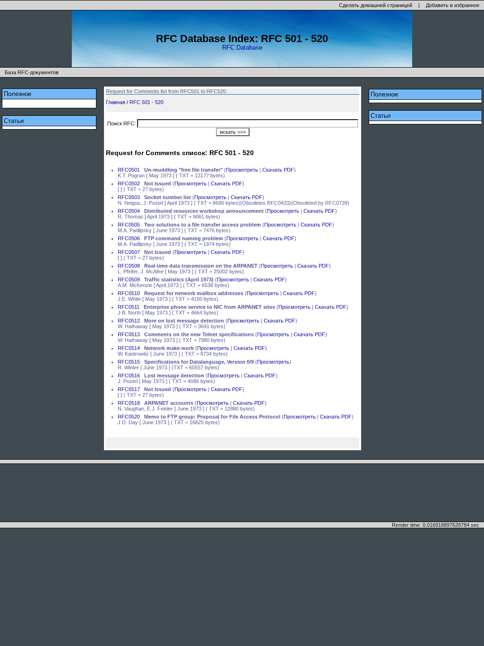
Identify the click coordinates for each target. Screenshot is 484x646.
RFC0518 (129, 403)
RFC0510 (129, 293)
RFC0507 (129, 252)
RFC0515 (129, 362)
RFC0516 (129, 375)
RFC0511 (128, 307)
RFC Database (242, 47)
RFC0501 (129, 170)
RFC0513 (129, 334)
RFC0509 (129, 279)
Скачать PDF (278, 170)
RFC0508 (129, 266)
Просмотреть (242, 170)
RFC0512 (129, 320)
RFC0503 (129, 197)
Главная (115, 102)
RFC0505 (129, 224)
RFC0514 (129, 348)
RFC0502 (129, 183)
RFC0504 (129, 211)
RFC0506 (129, 238)
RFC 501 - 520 (147, 102)
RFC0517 (129, 389)
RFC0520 (129, 416)
